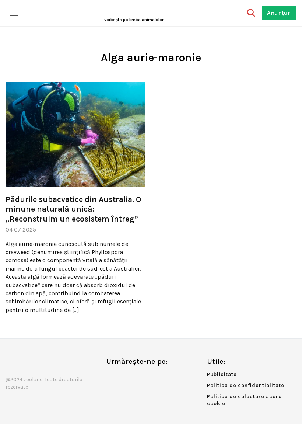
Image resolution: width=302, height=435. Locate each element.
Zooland (134, 19)
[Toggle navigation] (14, 13)
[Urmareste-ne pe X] (123, 377)
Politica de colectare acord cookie (244, 400)
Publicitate (222, 374)
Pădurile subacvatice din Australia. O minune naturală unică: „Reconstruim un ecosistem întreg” (73, 209)
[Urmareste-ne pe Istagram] (135, 377)
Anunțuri (279, 12)
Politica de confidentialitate (245, 385)
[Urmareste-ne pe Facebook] (111, 377)
